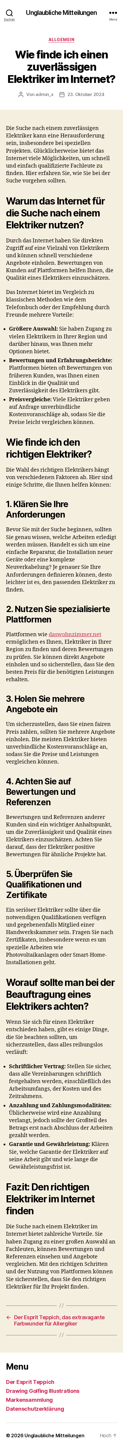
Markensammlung (29, 1400)
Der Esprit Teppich (30, 1382)
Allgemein (62, 39)
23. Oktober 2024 (85, 94)
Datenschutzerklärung (35, 1409)
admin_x (44, 94)
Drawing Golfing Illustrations (42, 1391)
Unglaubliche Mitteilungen (61, 13)
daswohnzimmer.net (75, 634)
